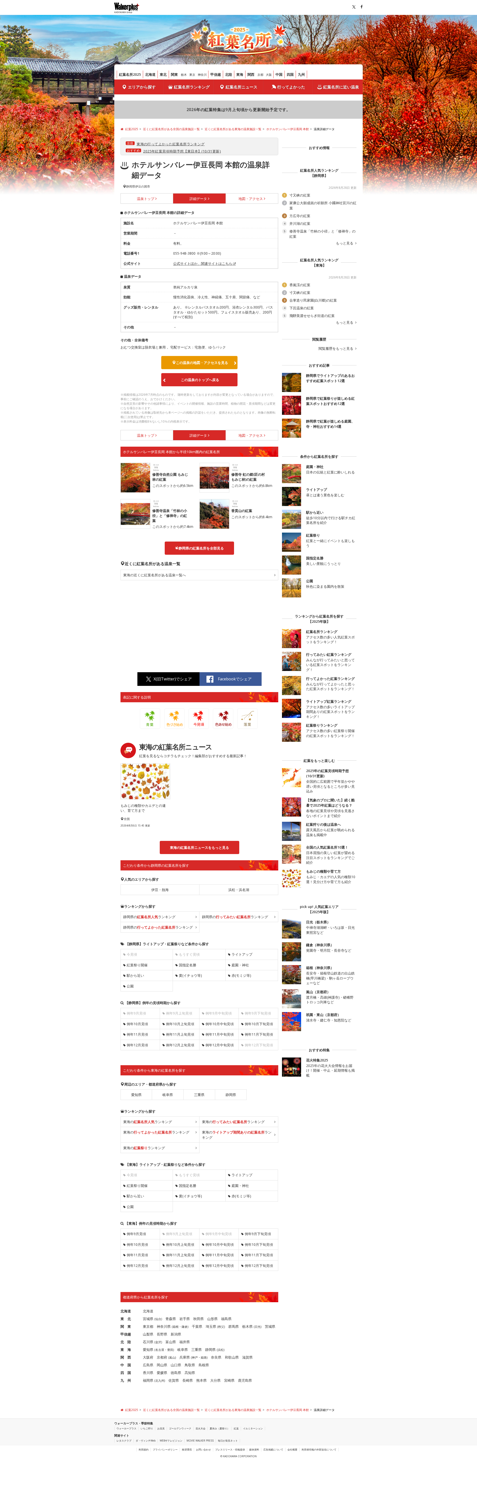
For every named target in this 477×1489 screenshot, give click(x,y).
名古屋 (159, 1350)
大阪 (269, 75)
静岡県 (231, 1094)
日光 (258, 1327)
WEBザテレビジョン (171, 1440)
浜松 (221, 1350)
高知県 (190, 1372)
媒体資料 (254, 1449)
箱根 (176, 1327)
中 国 (125, 1365)
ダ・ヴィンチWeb (146, 1440)
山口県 (176, 1365)
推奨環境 (187, 1449)
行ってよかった (291, 87)
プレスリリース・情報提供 (230, 1449)
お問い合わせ (203, 1449)
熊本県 (201, 1380)
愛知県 (136, 1094)
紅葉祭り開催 (137, 965)
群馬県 (233, 1326)
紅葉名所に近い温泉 (341, 87)
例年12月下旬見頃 (259, 1265)
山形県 (212, 1318)
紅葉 (236, 1428)
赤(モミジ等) (241, 975)
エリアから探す (142, 87)
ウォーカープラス (126, 1428)
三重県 (199, 1094)
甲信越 (215, 74)
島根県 (204, 1365)
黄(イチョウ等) (190, 975)
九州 (301, 74)
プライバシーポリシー (165, 1449)
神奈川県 (164, 1326)
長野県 (162, 1334)
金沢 (158, 1342)
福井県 (184, 1341)
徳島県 (176, 1372)
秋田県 (198, 1318)
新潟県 (176, 1334)
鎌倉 (185, 1327)
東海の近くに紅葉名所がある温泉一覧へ (154, 575)
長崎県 (187, 1380)
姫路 (204, 1357)
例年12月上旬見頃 (180, 1045)
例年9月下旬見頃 (258, 1233)
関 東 (125, 1326)
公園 (130, 986)
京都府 (162, 1357)
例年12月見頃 (137, 1045)
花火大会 (200, 1428)
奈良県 (216, 1357)
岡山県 (162, 1365)
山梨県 (148, 1334)
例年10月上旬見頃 (180, 1023)
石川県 (148, 1341)
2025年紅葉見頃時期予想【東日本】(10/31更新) (182, 151)
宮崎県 (229, 1380)
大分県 (215, 1380)
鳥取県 (190, 1365)
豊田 (170, 1350)
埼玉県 (211, 1326)
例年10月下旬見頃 (259, 1023)
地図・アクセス (250, 198)
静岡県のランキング (149, 916)
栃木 (184, 75)
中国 (279, 74)
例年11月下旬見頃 (259, 1034)
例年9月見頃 (136, 1233)
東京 (192, 75)
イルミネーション (253, 1428)
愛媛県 (162, 1372)
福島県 (226, 1318)
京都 (260, 75)
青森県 (170, 1318)
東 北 (125, 1318)
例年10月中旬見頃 (219, 1023)
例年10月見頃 (137, 1023)
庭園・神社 (240, 965)
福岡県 (148, 1380)
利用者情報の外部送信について (319, 1449)
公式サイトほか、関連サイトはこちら (202, 263)
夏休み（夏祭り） (220, 1428)
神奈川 (202, 75)
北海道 (150, 74)
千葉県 (197, 1326)
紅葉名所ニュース (241, 87)
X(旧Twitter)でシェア (173, 679)
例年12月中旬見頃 (219, 1045)
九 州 (125, 1380)
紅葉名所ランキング (192, 87)
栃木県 (247, 1326)
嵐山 (172, 1357)
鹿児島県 (245, 1380)
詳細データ (198, 198)
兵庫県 (184, 1357)
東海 (239, 74)
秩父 (221, 1327)
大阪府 (148, 1357)
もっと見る (345, 243)
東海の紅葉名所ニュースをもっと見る (199, 847)
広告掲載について (273, 1449)
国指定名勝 (187, 965)
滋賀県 (247, 1357)
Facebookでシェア (235, 679)
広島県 (148, 1365)
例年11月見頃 (137, 1034)
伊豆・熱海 (160, 889)
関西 (250, 74)
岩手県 (184, 1318)
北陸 (228, 74)
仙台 (158, 1319)
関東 (174, 74)
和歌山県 (232, 1357)
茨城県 (270, 1326)
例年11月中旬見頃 (219, 1034)
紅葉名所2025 (130, 74)
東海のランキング (147, 1121)
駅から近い (135, 975)
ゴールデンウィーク (180, 1428)
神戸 (195, 1357)
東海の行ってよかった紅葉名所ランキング (170, 144)
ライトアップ (242, 954)
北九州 (159, 1380)
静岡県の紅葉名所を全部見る (201, 548)
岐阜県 (167, 1094)
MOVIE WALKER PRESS (200, 1440)
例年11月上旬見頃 (180, 1034)
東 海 (125, 1349)
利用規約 (144, 1449)
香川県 (148, 1372)
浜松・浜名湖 (238, 889)
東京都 (148, 1326)
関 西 (125, 1357)
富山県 (170, 1341)
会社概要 (292, 1449)
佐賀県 (173, 1380)
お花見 (161, 1428)
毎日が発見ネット (228, 1440)
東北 (163, 74)
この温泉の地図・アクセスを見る (202, 362)
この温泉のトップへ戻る (200, 379)
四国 (290, 74)
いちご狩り (147, 1428)
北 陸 (125, 1341)
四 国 (125, 1372)
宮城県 (148, 1318)
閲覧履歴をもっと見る (336, 348)
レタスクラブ (124, 1440)
